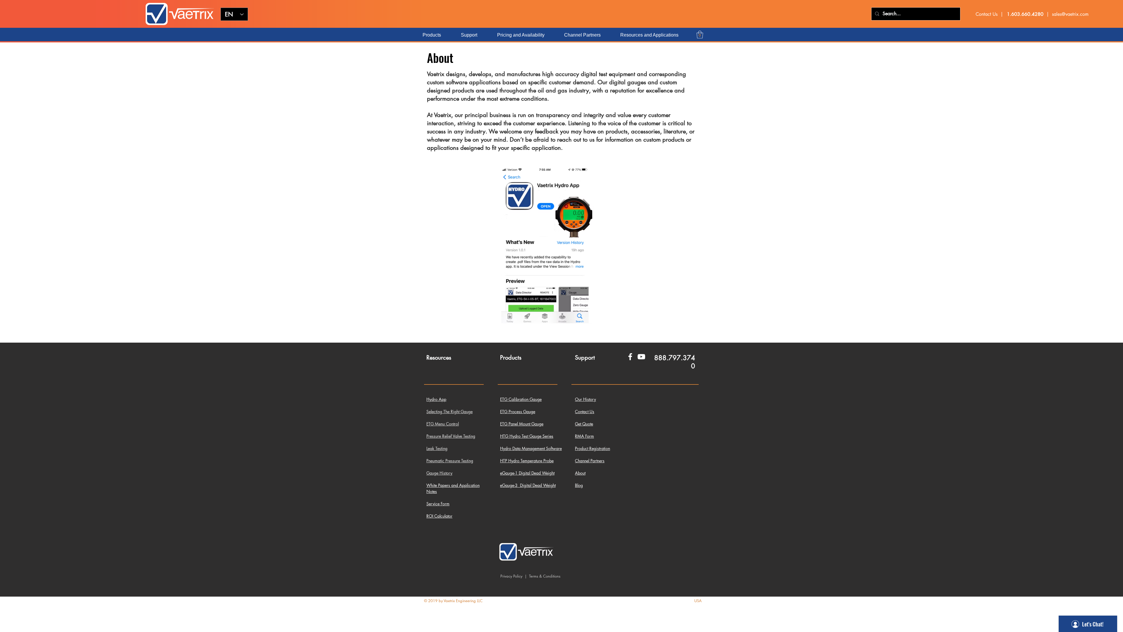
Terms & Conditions (544, 576)
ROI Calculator (439, 516)
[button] (700, 34)
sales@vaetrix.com (1070, 14)
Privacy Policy (511, 576)
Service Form (437, 503)
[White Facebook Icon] (630, 356)
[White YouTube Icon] (641, 356)
